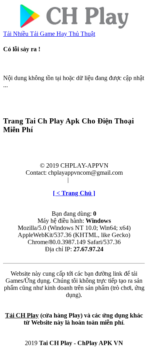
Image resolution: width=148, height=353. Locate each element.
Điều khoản (51, 179)
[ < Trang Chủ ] (74, 193)
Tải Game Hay (49, 33)
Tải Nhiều (16, 33)
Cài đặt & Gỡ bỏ (91, 179)
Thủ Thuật (82, 33)
